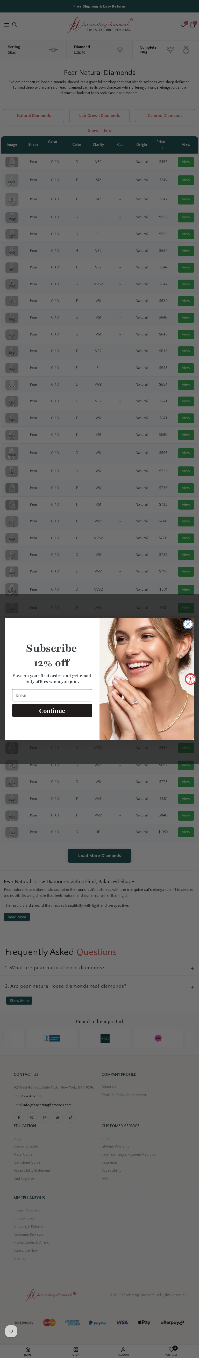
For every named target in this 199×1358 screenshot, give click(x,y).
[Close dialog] (188, 624)
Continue (52, 710)
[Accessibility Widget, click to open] (190, 679)
